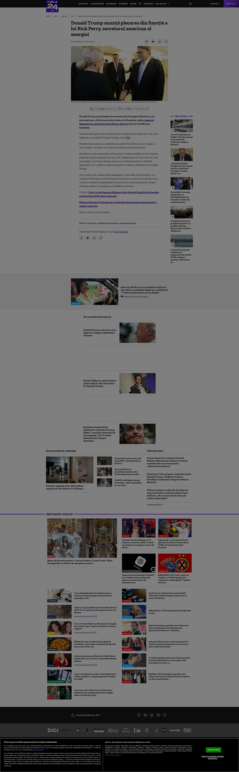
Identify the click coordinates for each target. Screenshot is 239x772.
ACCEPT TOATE (213, 750)
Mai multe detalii (38, 750)
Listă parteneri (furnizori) (113, 755)
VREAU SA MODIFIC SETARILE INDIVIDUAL (212, 757)
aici (64, 759)
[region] (119, 755)
